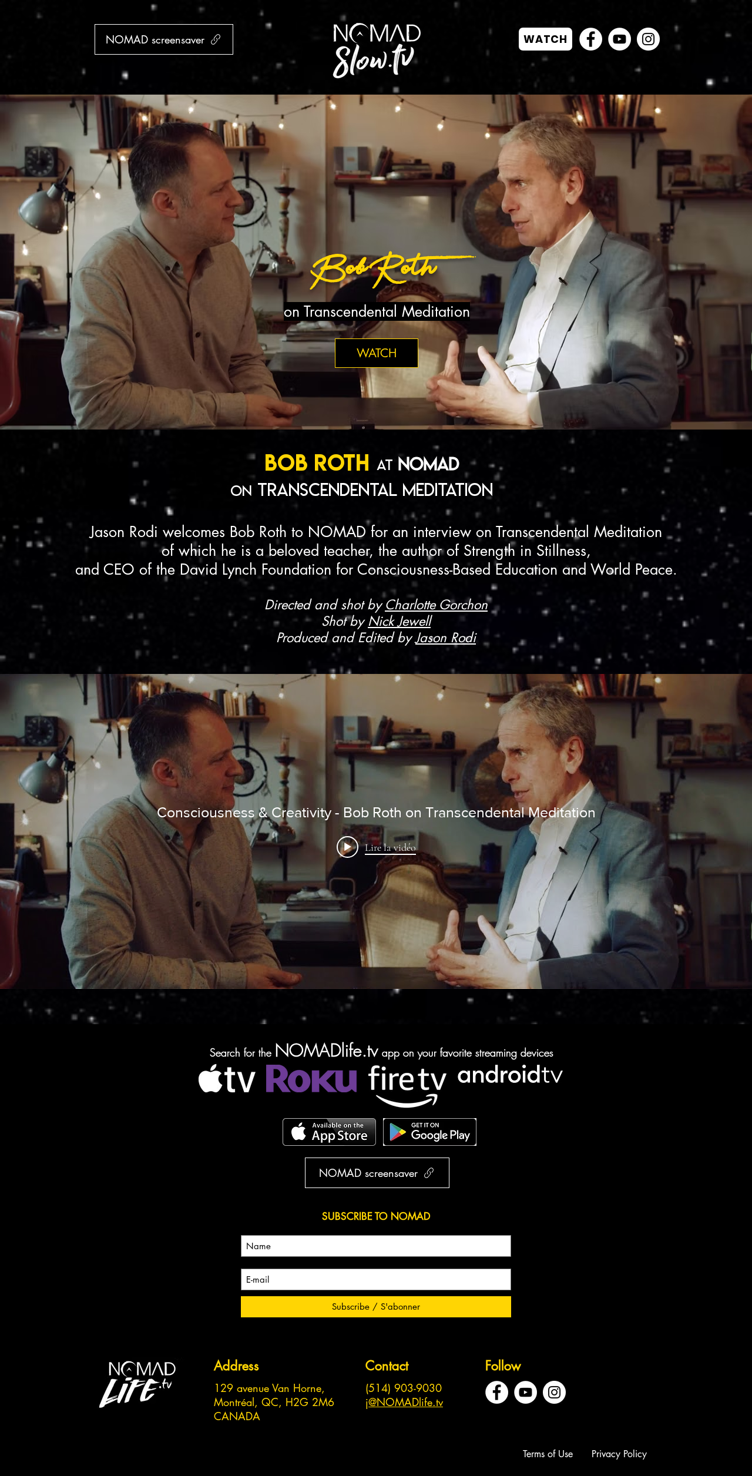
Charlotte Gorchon (436, 604)
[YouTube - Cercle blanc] (619, 39)
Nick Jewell (399, 621)
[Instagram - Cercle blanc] (648, 39)
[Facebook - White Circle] (590, 39)
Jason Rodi (445, 637)
